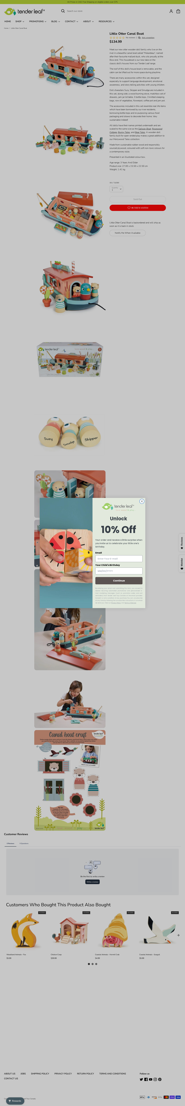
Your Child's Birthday (107, 565)
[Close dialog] (141, 501)
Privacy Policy (116, 603)
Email (98, 552)
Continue (119, 580)
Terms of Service (130, 603)
